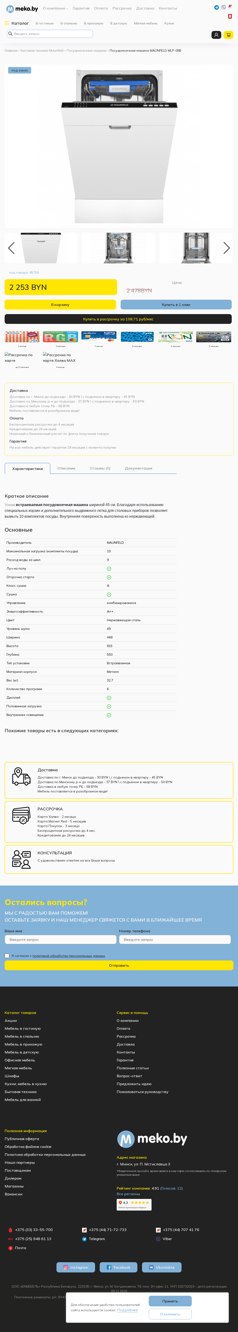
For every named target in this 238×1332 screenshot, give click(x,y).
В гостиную (45, 23)
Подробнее (127, 1310)
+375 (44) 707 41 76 (181, 1229)
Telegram (96, 1238)
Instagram (79, 1267)
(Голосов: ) (171, 1188)
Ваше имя (13, 931)
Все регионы (128, 1193)
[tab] (27, 468)
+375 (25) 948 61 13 (33, 1238)
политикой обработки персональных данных (69, 956)
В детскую (118, 23)
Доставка (19, 390)
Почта (20, 1247)
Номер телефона (134, 931)
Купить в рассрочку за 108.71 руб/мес (118, 319)
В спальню (69, 23)
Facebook (122, 1267)
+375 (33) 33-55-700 (230, 16)
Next (226, 248)
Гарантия (18, 441)
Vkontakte (165, 1267)
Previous (12, 248)
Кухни (169, 23)
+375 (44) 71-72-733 (108, 1229)
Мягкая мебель (146, 23)
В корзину (60, 304)
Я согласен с (58, 956)
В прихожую (93, 23)
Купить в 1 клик (176, 304)
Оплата (16, 418)
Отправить (119, 965)
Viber (167, 1238)
